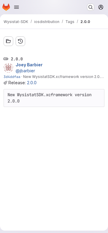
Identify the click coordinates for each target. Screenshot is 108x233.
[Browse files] (8, 41)
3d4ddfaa (12, 76)
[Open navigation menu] (16, 7)
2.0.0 (32, 82)
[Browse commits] (20, 41)
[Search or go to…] (90, 7)
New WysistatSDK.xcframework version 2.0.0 (63, 76)
